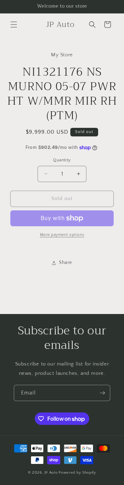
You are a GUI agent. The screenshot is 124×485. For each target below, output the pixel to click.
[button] (13, 24)
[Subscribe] (102, 393)
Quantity (62, 160)
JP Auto (51, 472)
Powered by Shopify (77, 472)
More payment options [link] (62, 234)
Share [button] (65, 262)
